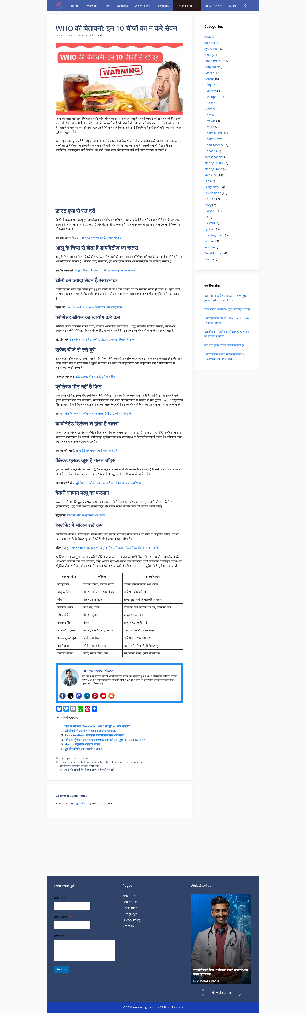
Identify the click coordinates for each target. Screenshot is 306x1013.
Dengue (209, 85)
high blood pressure (112, 762)
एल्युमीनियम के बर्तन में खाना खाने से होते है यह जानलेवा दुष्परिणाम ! (107, 483)
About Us (128, 896)
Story (208, 205)
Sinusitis (210, 199)
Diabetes (122, 5)
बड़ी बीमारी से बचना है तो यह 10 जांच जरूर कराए (90, 731)
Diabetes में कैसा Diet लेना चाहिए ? (96, 376)
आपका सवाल (62, 935)
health (95, 762)
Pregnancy (163, 5)
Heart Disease (214, 145)
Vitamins (210, 247)
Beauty (209, 55)
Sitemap (128, 926)
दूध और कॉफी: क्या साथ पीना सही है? (84, 749)
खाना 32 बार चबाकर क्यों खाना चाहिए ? (96, 450)
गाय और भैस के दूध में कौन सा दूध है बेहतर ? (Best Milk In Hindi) (96, 413)
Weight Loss (142, 5)
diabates (74, 762)
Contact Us (129, 902)
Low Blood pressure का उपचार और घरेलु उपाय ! (94, 307)
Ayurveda (91, 5)
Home (74, 5)
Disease (209, 103)
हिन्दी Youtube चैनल (130, 679)
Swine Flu (210, 211)
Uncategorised (214, 235)
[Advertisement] (119, 181)
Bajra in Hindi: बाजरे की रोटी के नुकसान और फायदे (94, 735)
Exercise (210, 109)
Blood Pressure (214, 61)
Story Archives (213, 5)
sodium (137, 762)
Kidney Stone (213, 169)
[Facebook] (62, 696)
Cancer (209, 73)
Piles (207, 181)
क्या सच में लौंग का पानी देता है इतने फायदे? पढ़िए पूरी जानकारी (87, 769)
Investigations (213, 157)
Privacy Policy (131, 920)
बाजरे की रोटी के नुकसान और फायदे (86, 515)
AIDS (207, 37)
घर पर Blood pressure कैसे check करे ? (99, 238)
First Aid (210, 121)
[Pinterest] (95, 696)
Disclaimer (129, 908)
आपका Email (63, 916)
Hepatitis (210, 151)
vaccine (209, 241)
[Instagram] (79, 696)
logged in (80, 803)
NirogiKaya (129, 914)
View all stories (221, 993)
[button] (245, 5)
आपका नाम (60, 898)
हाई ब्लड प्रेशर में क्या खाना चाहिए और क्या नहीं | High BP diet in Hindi (105, 740)
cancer (64, 762)
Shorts (233, 5)
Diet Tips (65, 758)
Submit (61, 969)
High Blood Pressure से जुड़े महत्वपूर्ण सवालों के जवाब (106, 270)
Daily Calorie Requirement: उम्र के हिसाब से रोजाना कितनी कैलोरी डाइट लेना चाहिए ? (111, 548)
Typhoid (209, 229)
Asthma (209, 43)
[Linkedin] (87, 696)
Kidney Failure (214, 163)
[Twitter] (70, 696)
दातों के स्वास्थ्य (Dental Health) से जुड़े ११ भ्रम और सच (97, 726)
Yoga (107, 5)
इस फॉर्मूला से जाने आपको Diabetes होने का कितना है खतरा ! (103, 340)
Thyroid (209, 223)
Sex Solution (212, 193)
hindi (129, 762)
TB (206, 217)
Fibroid (209, 115)
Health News (213, 139)
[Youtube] (103, 696)
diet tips (85, 762)
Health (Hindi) (185, 5)
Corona (209, 79)
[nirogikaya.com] (59, 5)
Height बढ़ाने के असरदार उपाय (82, 744)
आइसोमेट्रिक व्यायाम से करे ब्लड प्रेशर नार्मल (79, 766)
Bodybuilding (213, 67)
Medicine (210, 175)
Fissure (209, 127)
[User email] (111, 696)
